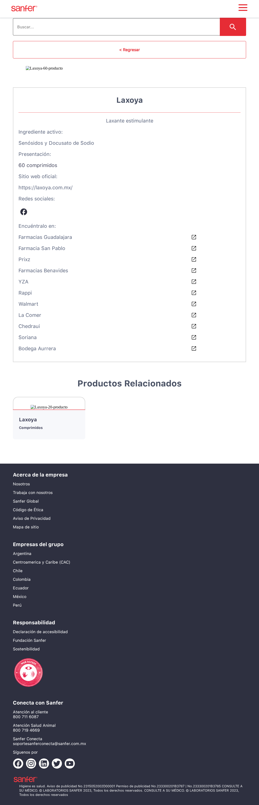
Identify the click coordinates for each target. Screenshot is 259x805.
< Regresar (129, 49)
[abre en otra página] (28, 689)
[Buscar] (233, 27)
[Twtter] (58, 764)
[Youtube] (70, 764)
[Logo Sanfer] (24, 12)
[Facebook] (23, 212)
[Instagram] (32, 764)
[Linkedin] (45, 764)
